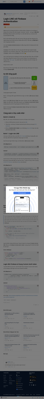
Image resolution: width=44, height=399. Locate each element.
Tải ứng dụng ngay (22, 193)
